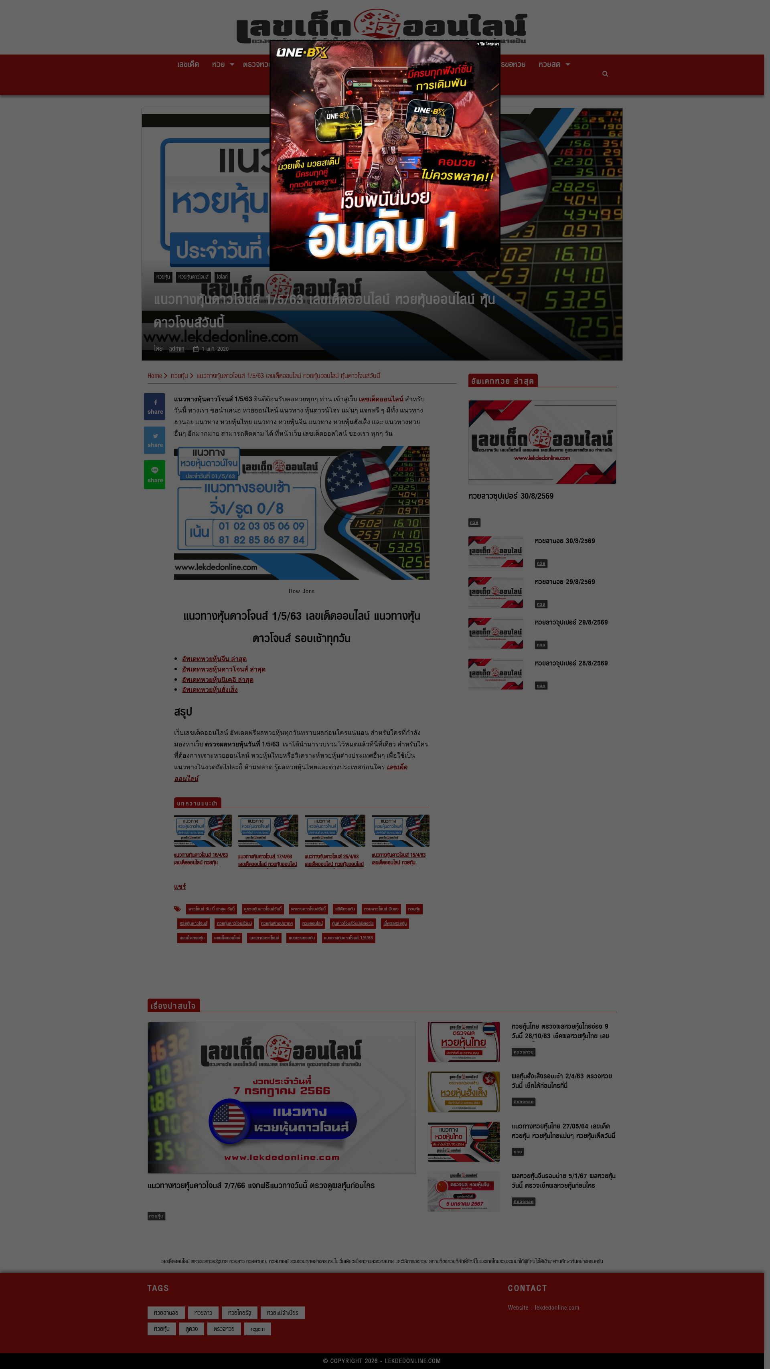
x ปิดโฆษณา (488, 44)
